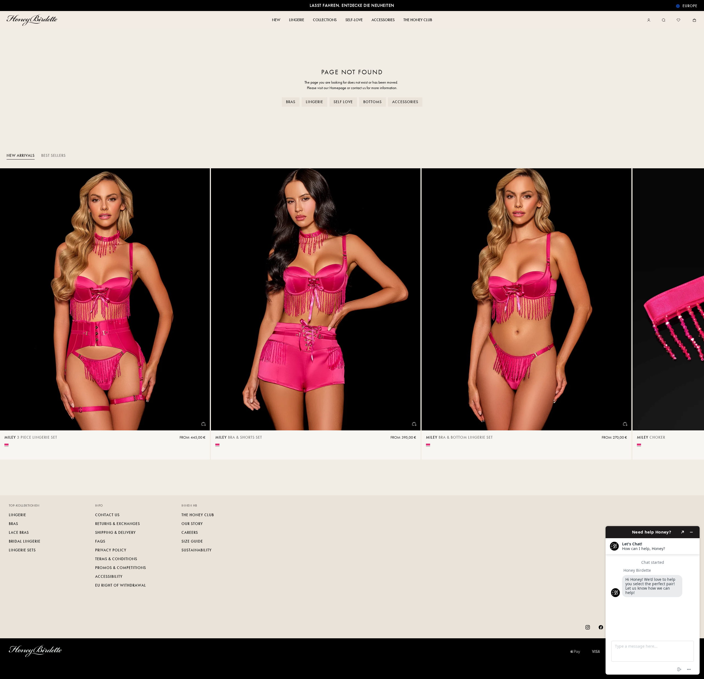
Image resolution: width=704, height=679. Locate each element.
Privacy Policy (111, 550)
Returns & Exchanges (117, 523)
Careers (190, 532)
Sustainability (197, 550)
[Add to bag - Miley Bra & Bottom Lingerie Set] (624, 423)
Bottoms (372, 102)
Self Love (343, 102)
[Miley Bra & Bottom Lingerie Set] (526, 299)
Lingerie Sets (22, 550)
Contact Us (107, 515)
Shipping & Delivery (115, 532)
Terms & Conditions (116, 559)
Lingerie (314, 102)
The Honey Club (198, 515)
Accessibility (109, 576)
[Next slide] (693, 314)
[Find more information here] (652, 600)
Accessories (405, 102)
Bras (290, 102)
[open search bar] (663, 20)
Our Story (192, 523)
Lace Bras (19, 532)
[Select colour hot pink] (6, 445)
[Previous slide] (11, 314)
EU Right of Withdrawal (120, 585)
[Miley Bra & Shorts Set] (316, 299)
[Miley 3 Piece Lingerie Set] (105, 299)
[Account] (650, 20)
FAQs (100, 541)
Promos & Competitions (120, 567)
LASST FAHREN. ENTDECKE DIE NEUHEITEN (352, 5)
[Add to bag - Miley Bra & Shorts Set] (413, 423)
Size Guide (192, 541)
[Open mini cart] (693, 20)
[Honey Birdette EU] (33, 20)
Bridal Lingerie (24, 541)
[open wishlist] (678, 20)
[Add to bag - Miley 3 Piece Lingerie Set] (203, 423)
